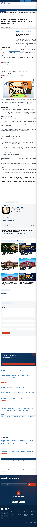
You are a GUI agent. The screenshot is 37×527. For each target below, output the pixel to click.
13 (18, 465)
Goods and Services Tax (7, 14)
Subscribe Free (32, 484)
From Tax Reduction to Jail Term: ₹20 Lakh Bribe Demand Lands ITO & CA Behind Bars (17, 408)
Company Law (18, 10)
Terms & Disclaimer (33, 522)
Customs (26, 10)
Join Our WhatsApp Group (8, 233)
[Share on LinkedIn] (31, 27)
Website (3, 327)
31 (3, 471)
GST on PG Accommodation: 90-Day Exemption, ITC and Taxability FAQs (15, 373)
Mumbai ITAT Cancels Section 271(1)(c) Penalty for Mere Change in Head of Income (17, 377)
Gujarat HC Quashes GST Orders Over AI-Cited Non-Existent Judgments (15, 375)
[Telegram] (2, 518)
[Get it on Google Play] (15, 502)
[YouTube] (7, 513)
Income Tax (5, 10)
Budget (9, 10)
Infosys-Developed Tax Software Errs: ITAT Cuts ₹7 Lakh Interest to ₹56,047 (15, 398)
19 (13, 467)
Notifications (26, 509)
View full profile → (5, 217)
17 (3, 467)
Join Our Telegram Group (20, 233)
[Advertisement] (8, 39)
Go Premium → (18, 363)
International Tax (13, 516)
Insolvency (19, 514)
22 (28, 467)
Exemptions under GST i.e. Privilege (8, 223)
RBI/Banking (19, 512)
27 (18, 469)
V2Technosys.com (19, 522)
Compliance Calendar (26, 515)
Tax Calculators (26, 516)
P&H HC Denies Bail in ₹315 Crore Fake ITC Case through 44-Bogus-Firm (14, 387)
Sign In (34, 0)
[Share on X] (28, 27)
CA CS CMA (32, 10)
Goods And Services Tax (10, 201)
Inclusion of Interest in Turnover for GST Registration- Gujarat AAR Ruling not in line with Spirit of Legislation (17, 21)
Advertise (32, 512)
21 (23, 467)
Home (1, 10)
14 (23, 465)
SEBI (18, 511)
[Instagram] (5, 516)
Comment (4, 307)
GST (29, 10)
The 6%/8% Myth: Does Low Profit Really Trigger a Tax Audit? (12, 370)
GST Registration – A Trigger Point (8, 225)
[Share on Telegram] (35, 27)
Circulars (25, 511)
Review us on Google (7, 235)
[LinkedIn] (2, 516)
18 (8, 467)
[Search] (36, 10)
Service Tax (13, 10)
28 (23, 469)
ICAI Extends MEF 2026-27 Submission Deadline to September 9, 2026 (14, 410)
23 (33, 467)
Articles (13, 14)
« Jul (2, 473)
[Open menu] (35, 3)
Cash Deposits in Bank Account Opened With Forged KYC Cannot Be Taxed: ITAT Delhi (17, 416)
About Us (32, 509)
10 (3, 465)
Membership (33, 515)
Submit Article (33, 511)
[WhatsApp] (7, 516)
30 (33, 469)
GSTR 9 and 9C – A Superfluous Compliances (10, 222)
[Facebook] (2, 513)
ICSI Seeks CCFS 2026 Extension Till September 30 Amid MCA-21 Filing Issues (15, 405)
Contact (32, 514)
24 (3, 469)
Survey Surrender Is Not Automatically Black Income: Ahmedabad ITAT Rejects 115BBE (17, 392)
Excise (22, 10)
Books (23, 0)
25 (8, 469)
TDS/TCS (12, 514)
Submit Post (28, 0)
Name (3, 318)
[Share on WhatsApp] (33, 27)
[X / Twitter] (5, 513)
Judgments (26, 512)
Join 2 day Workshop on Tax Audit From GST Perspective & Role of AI (14, 380)
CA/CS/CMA (20, 515)
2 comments (8, 27)
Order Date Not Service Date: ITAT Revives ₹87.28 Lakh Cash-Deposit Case (15, 390)
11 (8, 465)
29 (28, 469)
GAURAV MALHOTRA (20, 207)
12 (13, 465)
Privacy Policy (27, 522)
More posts (3, 382)
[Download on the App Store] (22, 502)
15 (28, 465)
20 (18, 467)
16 (33, 465)
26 (13, 469)
